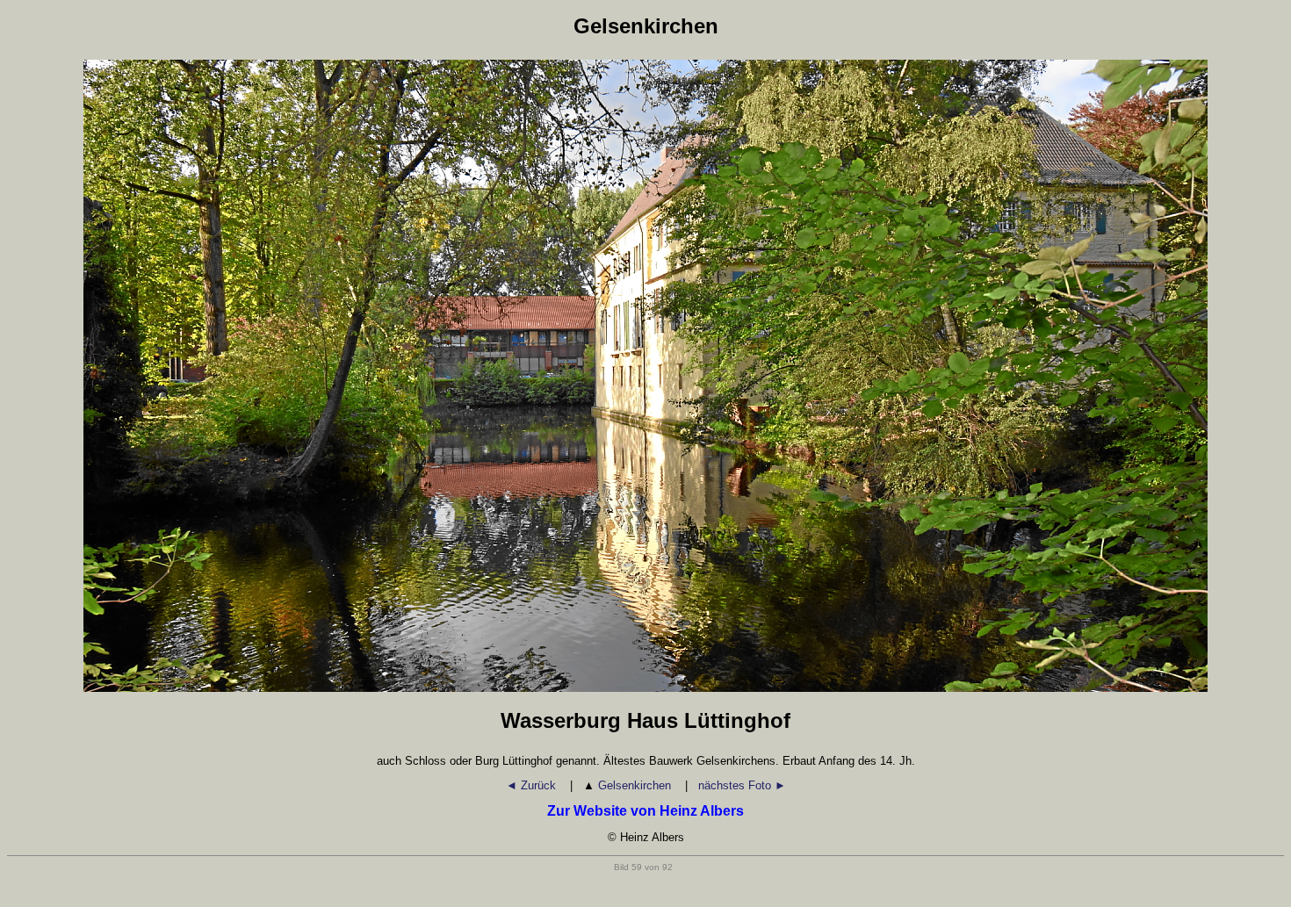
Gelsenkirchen (628, 785)
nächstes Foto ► (742, 785)
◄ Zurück (532, 785)
